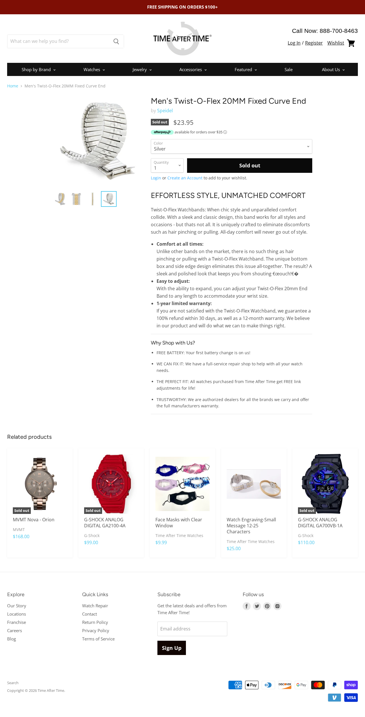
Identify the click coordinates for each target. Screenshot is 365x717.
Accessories (191, 69)
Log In (294, 42)
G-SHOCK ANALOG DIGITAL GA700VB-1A (320, 522)
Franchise (16, 622)
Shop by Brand (37, 69)
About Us (331, 69)
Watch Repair (95, 605)
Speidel (165, 110)
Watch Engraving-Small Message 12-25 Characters (251, 525)
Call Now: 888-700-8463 (325, 30)
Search (13, 682)
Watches (92, 69)
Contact (89, 614)
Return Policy (95, 622)
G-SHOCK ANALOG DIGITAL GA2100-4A (104, 522)
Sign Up (171, 647)
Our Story (16, 605)
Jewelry (140, 69)
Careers (14, 630)
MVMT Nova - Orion (33, 519)
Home (12, 86)
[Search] (116, 41)
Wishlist (335, 42)
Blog (11, 639)
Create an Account (184, 178)
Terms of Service (98, 639)
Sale (289, 69)
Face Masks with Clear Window (178, 522)
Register (314, 42)
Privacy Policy (95, 630)
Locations (16, 614)
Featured (244, 69)
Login (156, 178)
